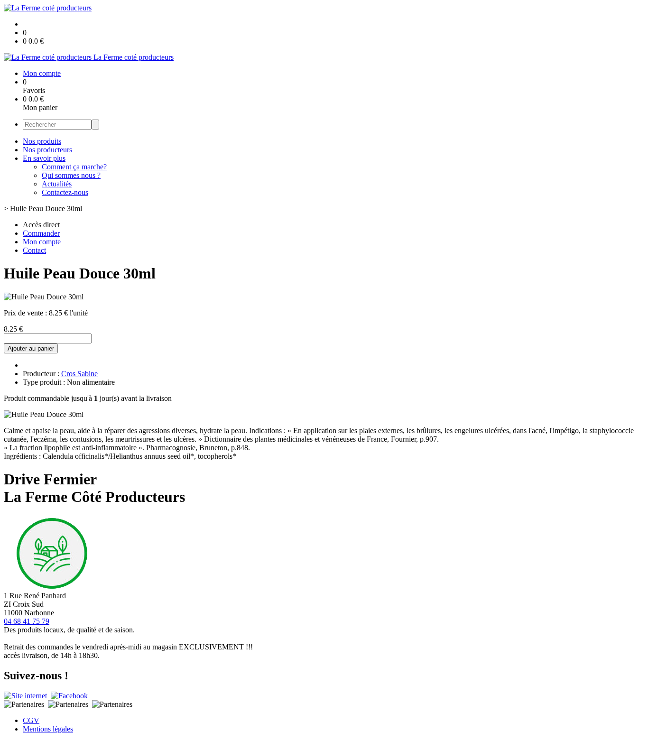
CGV (31, 720)
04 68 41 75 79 (26, 621)
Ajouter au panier (31, 348)
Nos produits (42, 141)
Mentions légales (48, 729)
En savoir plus (44, 158)
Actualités (57, 184)
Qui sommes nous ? (71, 175)
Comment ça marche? (74, 167)
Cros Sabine (79, 374)
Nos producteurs (47, 150)
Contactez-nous (65, 192)
